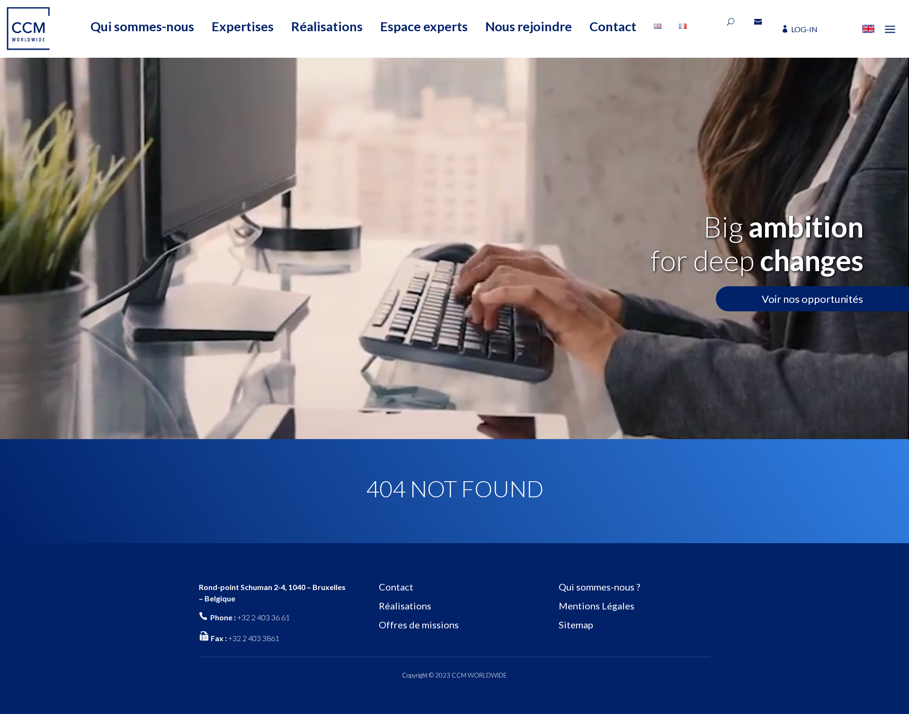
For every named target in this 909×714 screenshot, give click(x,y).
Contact (612, 26)
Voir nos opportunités (812, 298)
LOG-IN (804, 29)
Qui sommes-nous (142, 26)
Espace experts (424, 26)
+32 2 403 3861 (253, 638)
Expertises (243, 26)
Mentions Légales (596, 605)
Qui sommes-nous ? (599, 586)
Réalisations (327, 26)
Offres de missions (419, 624)
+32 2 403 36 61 (263, 617)
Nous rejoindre (528, 26)
